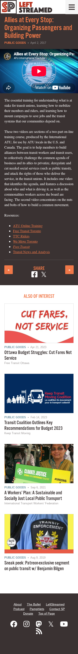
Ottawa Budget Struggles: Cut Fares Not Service (38, 355)
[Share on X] (44, 275)
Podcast (18, 609)
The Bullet (34, 604)
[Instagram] (26, 624)
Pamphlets (37, 609)
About (18, 604)
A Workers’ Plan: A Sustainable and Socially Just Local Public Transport (33, 496)
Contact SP (57, 609)
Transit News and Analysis (31, 251)
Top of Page (46, 613)
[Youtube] (64, 624)
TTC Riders (21, 236)
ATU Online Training (28, 225)
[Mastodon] (39, 624)
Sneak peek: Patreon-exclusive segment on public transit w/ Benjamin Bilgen (36, 566)
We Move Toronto (25, 241)
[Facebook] (13, 624)
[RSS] (39, 631)
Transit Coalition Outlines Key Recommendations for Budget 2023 (33, 426)
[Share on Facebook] (34, 275)
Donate (28, 613)
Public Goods (15, 42)
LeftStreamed (55, 604)
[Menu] (71, 7)
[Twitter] (51, 624)
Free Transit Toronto (27, 231)
